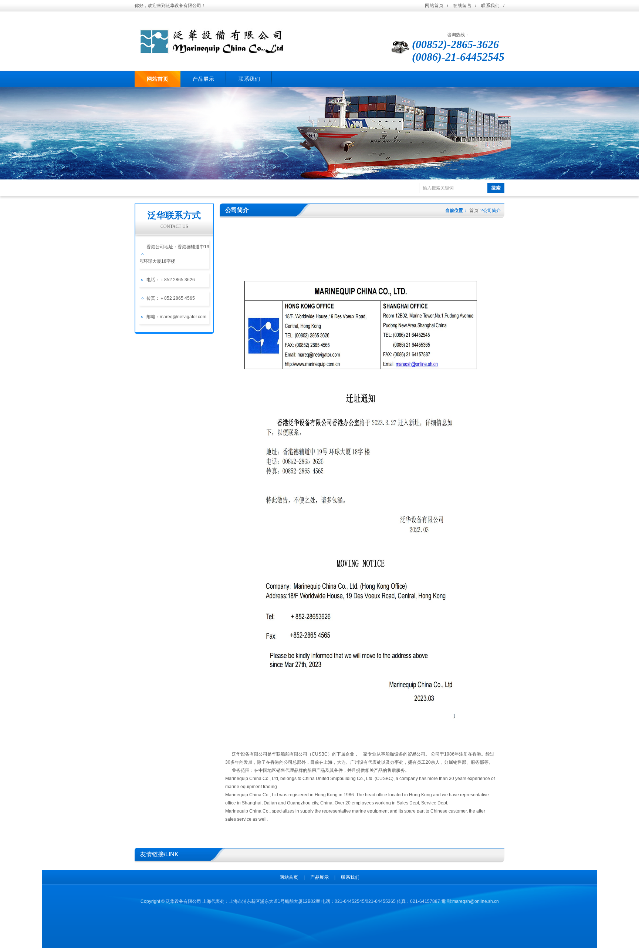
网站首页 (434, 5)
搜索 (496, 188)
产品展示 (203, 79)
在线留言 (462, 5)
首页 (474, 210)
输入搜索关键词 (438, 188)
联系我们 (490, 5)
